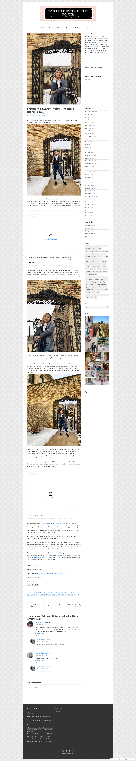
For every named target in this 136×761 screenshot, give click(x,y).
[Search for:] (97, 307)
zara (96, 297)
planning (102, 282)
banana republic (70, 592)
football (98, 261)
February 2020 (89, 122)
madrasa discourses (97, 271)
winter (70, 595)
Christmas (103, 253)
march (105, 271)
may (87, 274)
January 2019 (89, 158)
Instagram (30, 557)
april (96, 251)
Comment (76, 697)
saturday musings (95, 284)
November (96, 279)
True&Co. (58, 523)
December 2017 (89, 193)
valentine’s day (61, 595)
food (93, 261)
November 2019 (89, 131)
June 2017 (88, 210)
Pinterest (76, 555)
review (87, 284)
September (104, 284)
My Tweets (88, 79)
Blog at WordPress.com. (68, 753)
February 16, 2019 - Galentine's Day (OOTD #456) (39, 733)
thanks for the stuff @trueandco (35, 515)
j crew (87, 269)
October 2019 (89, 133)
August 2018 (88, 172)
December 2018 (89, 161)
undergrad (88, 292)
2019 (48, 592)
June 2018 (88, 177)
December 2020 (89, 111)
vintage (98, 292)
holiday (58, 594)
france (87, 264)
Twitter (50, 557)
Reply (37, 635)
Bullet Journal (78, 27)
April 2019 (88, 150)
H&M (104, 264)
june (95, 269)
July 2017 (87, 207)
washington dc (99, 294)
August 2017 (88, 204)
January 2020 (89, 125)
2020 (98, 246)
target (92, 289)
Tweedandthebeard (41, 653)
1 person (42, 633)
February (44, 594)
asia (103, 251)
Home (42, 27)
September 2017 (89, 201)
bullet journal (89, 225)
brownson (30, 594)
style (45, 595)
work (87, 297)
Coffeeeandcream (41, 622)
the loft (98, 289)
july (91, 269)
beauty (97, 253)
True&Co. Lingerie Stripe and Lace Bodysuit (51, 573)
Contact (93, 27)
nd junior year (93, 274)
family (90, 258)
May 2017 (88, 212)
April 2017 (88, 215)
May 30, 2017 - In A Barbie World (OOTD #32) (38, 736)
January (104, 266)
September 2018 (90, 169)
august (106, 251)
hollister (93, 266)
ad (51, 592)
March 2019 (88, 152)
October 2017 (89, 199)
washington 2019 (90, 294)
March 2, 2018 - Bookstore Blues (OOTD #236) (38, 738)
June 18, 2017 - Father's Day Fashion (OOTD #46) (39, 741)
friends (100, 264)
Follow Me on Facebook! (94, 67)
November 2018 (89, 163)
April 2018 (88, 182)
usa (93, 292)
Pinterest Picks (89, 233)
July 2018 (88, 174)
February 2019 (89, 155)
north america (103, 276)
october (102, 279)
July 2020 (88, 117)
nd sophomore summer (92, 276)
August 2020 (89, 114)
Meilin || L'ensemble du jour (42, 265)
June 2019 (88, 144)
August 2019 (88, 139)
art (99, 251)
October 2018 (89, 166)
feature (101, 258)
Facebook (37, 557)
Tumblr (58, 557)
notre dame (66, 594)
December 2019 (89, 128)
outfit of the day (90, 282)
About (86, 27)
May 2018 (88, 180)
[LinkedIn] (66, 751)
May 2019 (88, 147)
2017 (87, 246)
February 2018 (89, 188)
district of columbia (97, 256)
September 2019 (90, 136)
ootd (73, 594)
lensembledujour (42, 639)
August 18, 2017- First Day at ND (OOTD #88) (38, 727)
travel (87, 236)
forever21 (51, 594)
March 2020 (88, 120)
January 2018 (89, 191)
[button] (89, 319)
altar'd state (98, 248)
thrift (102, 289)
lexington (105, 269)
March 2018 (88, 185)
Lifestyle (58, 27)
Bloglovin (44, 557)
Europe (106, 256)
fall (86, 258)
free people (93, 264)
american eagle (58, 592)
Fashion (49, 27)
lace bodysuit (47, 523)
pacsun (97, 282)
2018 (90, 246)
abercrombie (104, 246)
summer (88, 289)
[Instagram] (70, 751)
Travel (67, 27)
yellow (91, 297)
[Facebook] (63, 751)
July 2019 (88, 141)
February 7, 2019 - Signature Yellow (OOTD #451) (39, 720)
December (88, 256)
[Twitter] (73, 751)
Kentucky (99, 269)
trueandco (52, 595)
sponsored (39, 595)
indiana (99, 266)
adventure (91, 248)
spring (94, 287)
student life (100, 287)
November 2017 (89, 196)
